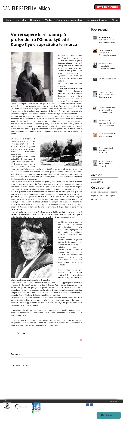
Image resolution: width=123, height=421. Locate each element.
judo (106, 196)
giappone (113, 192)
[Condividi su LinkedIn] (24, 333)
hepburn (94, 196)
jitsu (101, 196)
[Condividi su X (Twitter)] (18, 333)
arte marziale (102, 192)
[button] (35, 20)
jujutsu (112, 196)
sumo (102, 199)
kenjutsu (94, 199)
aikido (93, 192)
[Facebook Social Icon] (87, 404)
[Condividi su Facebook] (12, 333)
